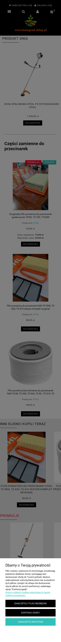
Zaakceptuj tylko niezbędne (30, 603)
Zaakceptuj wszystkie (30, 622)
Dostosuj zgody (30, 613)
